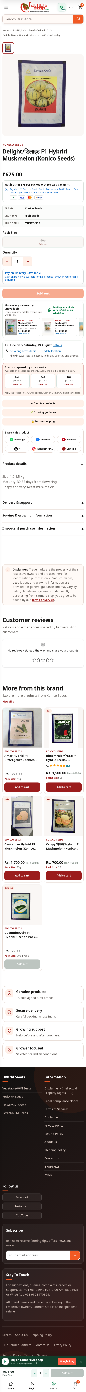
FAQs (48, 1174)
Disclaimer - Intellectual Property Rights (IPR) (60, 1090)
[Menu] (6, 7)
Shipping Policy (55, 1150)
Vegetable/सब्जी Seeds (17, 1088)
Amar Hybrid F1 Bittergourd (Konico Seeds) (19, 760)
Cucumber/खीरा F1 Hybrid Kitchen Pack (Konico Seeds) (19, 937)
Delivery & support (17, 502)
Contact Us (41, 1345)
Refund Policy (53, 1134)
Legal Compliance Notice (61, 1101)
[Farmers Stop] (35, 7)
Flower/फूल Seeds (14, 1105)
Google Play (67, 1361)
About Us (21, 1335)
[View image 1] (8, 48)
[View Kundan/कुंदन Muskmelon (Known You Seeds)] (48, 326)
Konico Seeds (12, 144)
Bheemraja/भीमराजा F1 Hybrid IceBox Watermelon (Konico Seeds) (61, 762)
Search (7, 1335)
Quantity (9, 252)
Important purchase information (28, 528)
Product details (14, 463)
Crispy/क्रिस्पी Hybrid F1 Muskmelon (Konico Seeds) (63, 848)
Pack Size (9, 232)
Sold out (67, 1373)
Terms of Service (43, 600)
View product (23, 334)
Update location (51, 351)
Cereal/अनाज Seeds (15, 1113)
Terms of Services (56, 1109)
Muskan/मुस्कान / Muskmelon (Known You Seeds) (27, 325)
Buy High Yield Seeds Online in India (32, 30)
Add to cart (22, 787)
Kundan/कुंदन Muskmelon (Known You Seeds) (64, 325)
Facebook (22, 1197)
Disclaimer (51, 1117)
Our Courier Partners (16, 1345)
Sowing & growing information (27, 515)
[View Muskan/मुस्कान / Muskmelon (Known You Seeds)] (11, 326)
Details (57, 345)
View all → (8, 701)
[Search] (78, 19)
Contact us (51, 1158)
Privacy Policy (53, 1125)
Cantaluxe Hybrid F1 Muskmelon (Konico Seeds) (19, 848)
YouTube (22, 1215)
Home (5, 30)
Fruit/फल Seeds (12, 1096)
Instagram (22, 1206)
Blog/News (52, 1166)
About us (50, 1142)
